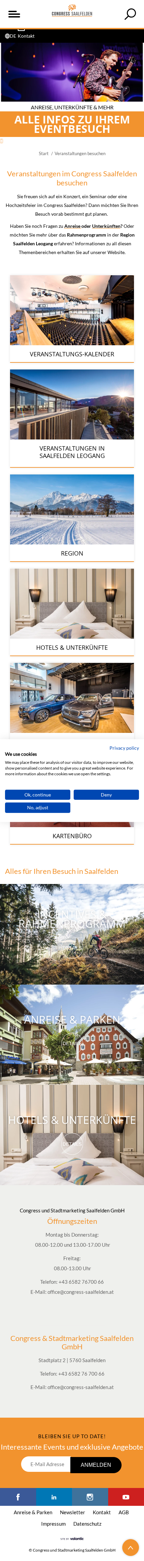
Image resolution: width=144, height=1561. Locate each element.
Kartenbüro (72, 836)
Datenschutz (87, 1524)
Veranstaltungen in (72, 448)
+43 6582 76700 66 (81, 1282)
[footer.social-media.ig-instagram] (90, 1497)
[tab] (130, 14)
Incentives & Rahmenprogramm (72, 919)
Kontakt (102, 1512)
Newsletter (72, 1512)
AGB (124, 1512)
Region (72, 553)
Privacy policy (124, 747)
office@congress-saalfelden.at (81, 1292)
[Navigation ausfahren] (14, 14)
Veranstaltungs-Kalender (72, 354)
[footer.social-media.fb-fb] (18, 1497)
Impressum (53, 1524)
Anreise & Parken (72, 1019)
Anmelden (96, 1465)
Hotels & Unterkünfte (72, 647)
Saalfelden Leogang (72, 456)
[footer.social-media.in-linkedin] (54, 1497)
